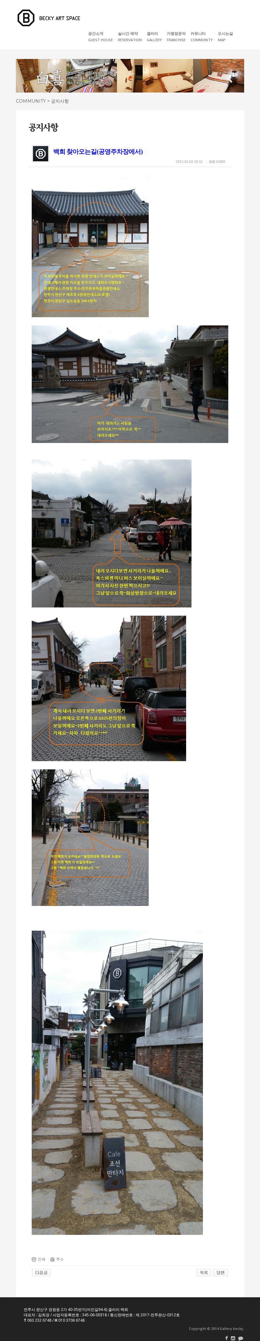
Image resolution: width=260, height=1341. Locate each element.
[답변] (220, 1273)
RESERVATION (130, 36)
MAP (225, 36)
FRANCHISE (176, 36)
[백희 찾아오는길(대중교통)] (41, 1273)
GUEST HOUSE (100, 36)
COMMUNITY (202, 36)
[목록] (203, 1273)
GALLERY (154, 36)
